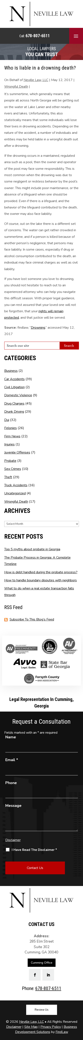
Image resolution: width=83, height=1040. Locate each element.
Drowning (38, 327)
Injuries (9, 444)
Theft (8, 477)
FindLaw (62, 1032)
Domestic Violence (18, 395)
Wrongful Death (16, 86)
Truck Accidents (15, 485)
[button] (76, 36)
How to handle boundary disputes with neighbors (40, 580)
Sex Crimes (12, 469)
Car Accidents (14, 379)
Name (10, 737)
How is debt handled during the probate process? (40, 572)
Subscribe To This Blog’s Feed (32, 619)
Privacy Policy (50, 1026)
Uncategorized (15, 493)
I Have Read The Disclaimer (34, 850)
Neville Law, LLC (36, 80)
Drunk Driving (14, 411)
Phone (11, 782)
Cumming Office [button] (41, 963)
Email (11, 759)
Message (13, 805)
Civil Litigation (14, 387)
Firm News (12, 436)
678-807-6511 (38, 35)
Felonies (10, 428)
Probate (10, 460)
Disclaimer (13, 840)
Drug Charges (14, 403)
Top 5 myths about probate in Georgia (32, 549)
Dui (6, 420)
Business (11, 370)
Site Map (31, 1026)
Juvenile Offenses (17, 452)
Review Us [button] (42, 1010)
